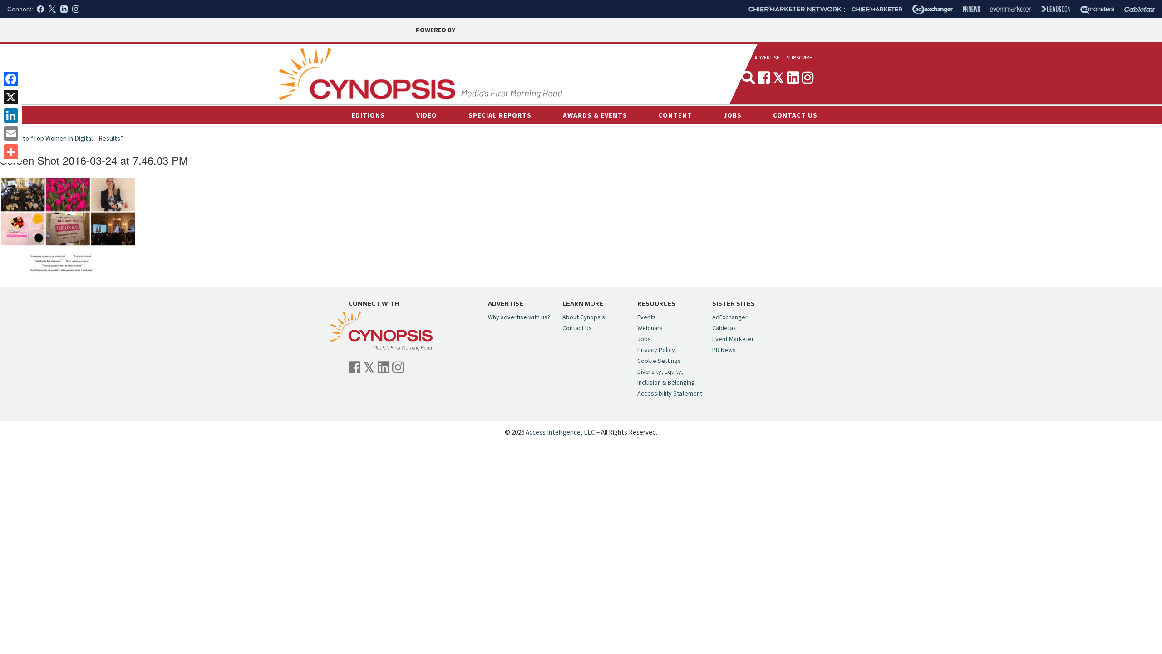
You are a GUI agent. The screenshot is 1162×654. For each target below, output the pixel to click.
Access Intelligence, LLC (560, 432)
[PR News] (971, 9)
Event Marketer (733, 339)
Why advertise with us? (519, 317)
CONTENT (675, 115)
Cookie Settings (659, 361)
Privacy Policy (656, 350)
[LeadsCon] (1055, 9)
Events (646, 317)
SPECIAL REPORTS (500, 115)
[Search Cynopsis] (748, 77)
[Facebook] (11, 79)
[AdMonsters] (1097, 9)
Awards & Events (595, 115)
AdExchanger (730, 317)
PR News (724, 350)
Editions (368, 115)
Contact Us (795, 115)
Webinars (650, 328)
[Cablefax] (1139, 9)
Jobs (733, 115)
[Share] (11, 152)
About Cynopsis (583, 317)
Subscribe (799, 57)
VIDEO (426, 115)
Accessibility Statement (669, 393)
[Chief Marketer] (877, 9)
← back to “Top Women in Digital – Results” (61, 138)
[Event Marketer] (1010, 9)
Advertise (766, 57)
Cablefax (724, 328)
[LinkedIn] (11, 115)
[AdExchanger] (932, 9)
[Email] (11, 133)
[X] (11, 97)
